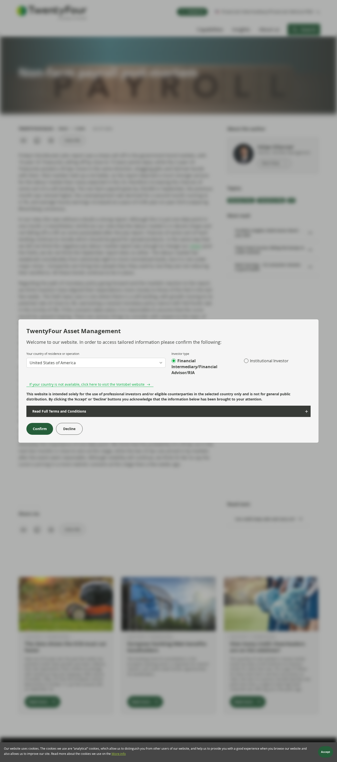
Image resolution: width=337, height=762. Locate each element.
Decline (69, 428)
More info (119, 754)
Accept (325, 752)
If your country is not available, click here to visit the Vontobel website (87, 384)
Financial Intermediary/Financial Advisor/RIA (194, 366)
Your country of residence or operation (52, 354)
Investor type (180, 354)
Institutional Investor (269, 360)
